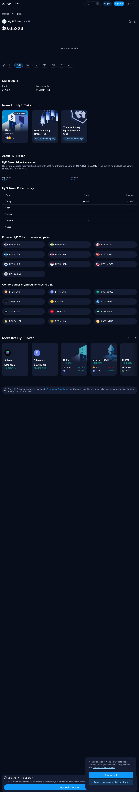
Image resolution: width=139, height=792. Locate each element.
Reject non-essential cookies (111, 782)
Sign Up (119, 3)
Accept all (111, 775)
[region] (110, 773)
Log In (107, 3)
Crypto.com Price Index (57, 389)
